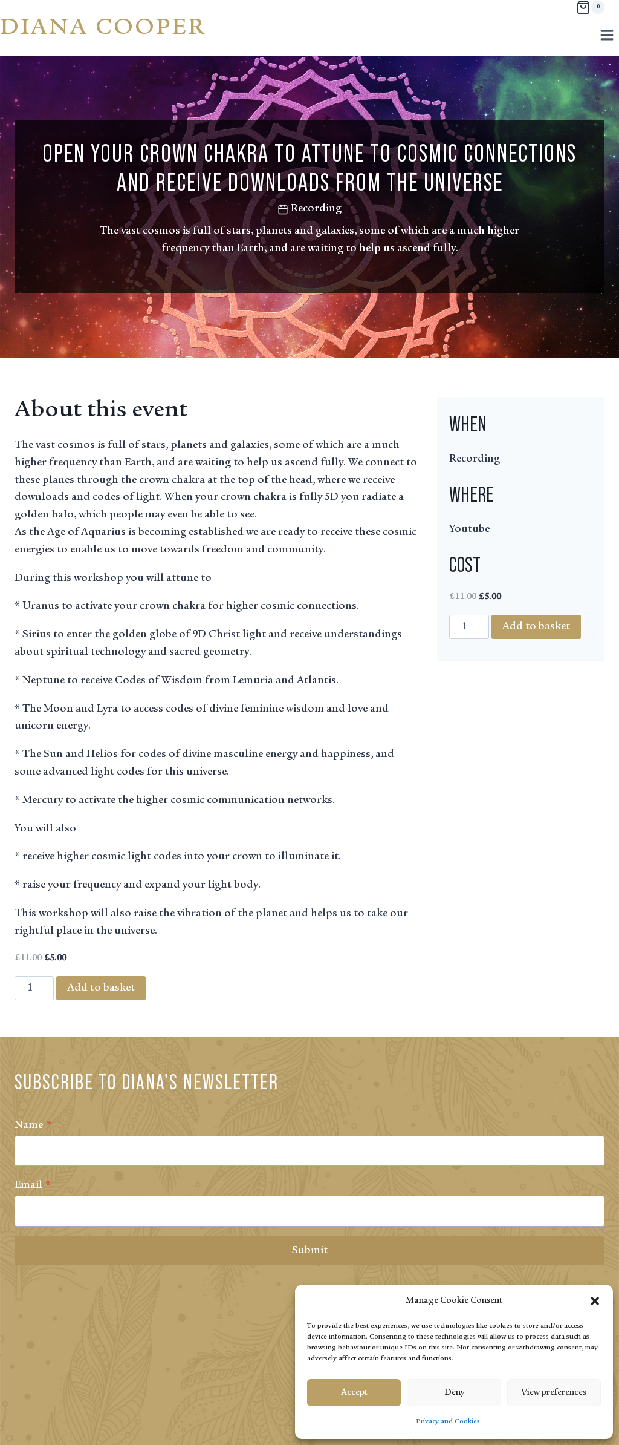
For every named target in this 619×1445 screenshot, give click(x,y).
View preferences (553, 1392)
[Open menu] (606, 34)
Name (33, 1125)
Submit (310, 1250)
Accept (354, 1392)
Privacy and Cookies (448, 1421)
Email (33, 1185)
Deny (454, 1392)
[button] (595, 1301)
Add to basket (101, 988)
